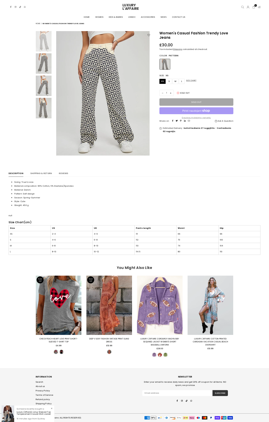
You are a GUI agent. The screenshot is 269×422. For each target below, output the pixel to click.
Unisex (131, 17)
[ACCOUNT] (248, 7)
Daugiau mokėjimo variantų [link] (196, 117)
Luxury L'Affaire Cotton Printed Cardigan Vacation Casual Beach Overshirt (210, 341)
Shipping (177, 49)
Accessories (148, 17)
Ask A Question (225, 120)
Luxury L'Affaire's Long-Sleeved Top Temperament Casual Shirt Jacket (34, 411)
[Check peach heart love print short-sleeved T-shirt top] (58, 305)
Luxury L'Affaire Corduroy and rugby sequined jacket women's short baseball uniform (159, 341)
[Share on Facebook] (173, 121)
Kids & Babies (116, 17)
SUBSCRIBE (220, 393)
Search (39, 381)
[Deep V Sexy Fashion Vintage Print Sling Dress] (109, 305)
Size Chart (191, 80)
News (164, 17)
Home (87, 17)
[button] (253, 7)
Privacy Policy (43, 390)
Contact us (178, 17)
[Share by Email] (189, 121)
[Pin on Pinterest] (181, 121)
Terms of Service (44, 395)
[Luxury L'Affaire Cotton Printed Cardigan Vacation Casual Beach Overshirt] (210, 305)
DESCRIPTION (16, 173)
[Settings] (258, 7)
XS (162, 81)
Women (99, 17)
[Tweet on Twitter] (177, 121)
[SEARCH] (242, 7)
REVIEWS (63, 173)
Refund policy (43, 399)
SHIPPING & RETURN (41, 173)
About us (40, 386)
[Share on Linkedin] (185, 121)
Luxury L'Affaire (134, 7)
